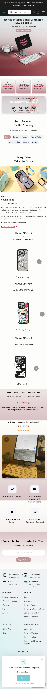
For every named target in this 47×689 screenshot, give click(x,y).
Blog (4, 633)
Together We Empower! (23, 99)
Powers (5, 605)
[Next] (39, 261)
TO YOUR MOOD (9, 203)
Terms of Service (31, 633)
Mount (26, 142)
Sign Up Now (23, 560)
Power (35, 142)
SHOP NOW (22, 424)
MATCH (5, 196)
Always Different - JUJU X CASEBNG (23, 341)
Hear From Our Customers (23, 392)
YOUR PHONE (7, 200)
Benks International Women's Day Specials (23, 21)
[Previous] (6, 439)
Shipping (28, 601)
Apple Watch (36, 137)
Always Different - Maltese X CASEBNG (23, 236)
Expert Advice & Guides (12, 520)
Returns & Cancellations (34, 609)
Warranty (28, 629)
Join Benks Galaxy (31, 613)
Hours (20, 111)
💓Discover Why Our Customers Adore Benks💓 (23, 396)
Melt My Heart (20, 384)
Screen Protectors (10, 597)
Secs (33, 111)
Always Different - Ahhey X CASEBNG (23, 287)
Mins (27, 111)
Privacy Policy (30, 637)
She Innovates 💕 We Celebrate (23, 27)
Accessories (14, 142)
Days (14, 111)
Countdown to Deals (23, 101)
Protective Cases (9, 601)
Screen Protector (20, 137)
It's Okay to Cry (23, 329)
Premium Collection (12, 496)
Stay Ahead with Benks (23, 546)
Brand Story (7, 629)
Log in (27, 597)
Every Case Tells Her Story (23, 159)
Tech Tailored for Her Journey (23, 123)
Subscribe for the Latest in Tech (23, 541)
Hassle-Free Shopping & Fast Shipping (34, 499)
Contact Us (12, 584)
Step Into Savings (23, 31)
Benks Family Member (13, 223)
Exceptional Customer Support (35, 520)
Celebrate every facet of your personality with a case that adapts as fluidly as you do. (24, 217)
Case (7, 137)
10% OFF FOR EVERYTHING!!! (23, 130)
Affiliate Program (31, 617)
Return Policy (30, 605)
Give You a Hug (23, 277)
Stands (5, 609)
